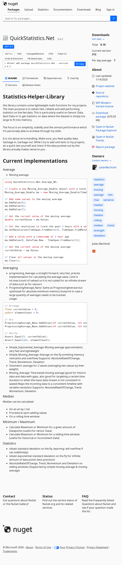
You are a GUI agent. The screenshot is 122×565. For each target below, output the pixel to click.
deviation (99, 235)
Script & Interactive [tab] (14, 58)
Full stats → (98, 38)
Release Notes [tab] (33, 85)
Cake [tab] (49, 58)
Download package (102, 114)
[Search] (113, 18)
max (96, 200)
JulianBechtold (107, 167)
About (29, 547)
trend (110, 225)
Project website (105, 86)
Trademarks (10, 551)
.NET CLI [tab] (9, 53)
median (98, 205)
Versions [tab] (12, 85)
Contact (9, 496)
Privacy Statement (97, 547)
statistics (99, 179)
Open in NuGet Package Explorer (106, 128)
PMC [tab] (19, 53)
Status (47, 496)
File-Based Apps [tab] (34, 58)
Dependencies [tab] (54, 78)
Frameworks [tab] (31, 78)
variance (108, 200)
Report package (105, 147)
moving (98, 189)
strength (99, 230)
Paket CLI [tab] (62, 53)
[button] (80, 64)
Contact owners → (101, 160)
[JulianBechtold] (95, 167)
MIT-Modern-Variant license (104, 104)
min (110, 195)
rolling (98, 220)
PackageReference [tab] (35, 53)
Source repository (102, 94)
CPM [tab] (51, 53)
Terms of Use (43, 547)
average (99, 184)
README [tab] (12, 78)
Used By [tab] (74, 78)
